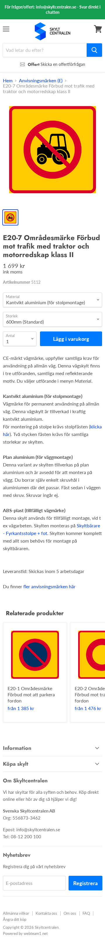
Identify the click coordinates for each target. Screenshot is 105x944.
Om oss (70, 913)
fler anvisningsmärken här (49, 586)
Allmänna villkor (16, 913)
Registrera (85, 883)
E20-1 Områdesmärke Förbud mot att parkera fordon (31, 694)
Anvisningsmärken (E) (40, 80)
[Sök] (94, 50)
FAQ (86, 913)
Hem (8, 80)
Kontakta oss (46, 913)
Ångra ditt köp (14, 919)
